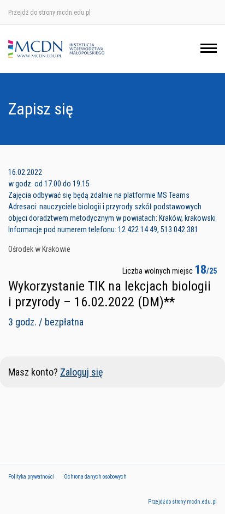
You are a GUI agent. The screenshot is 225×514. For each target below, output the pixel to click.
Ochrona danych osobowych (95, 477)
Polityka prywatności (31, 477)
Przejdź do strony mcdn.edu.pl (49, 12)
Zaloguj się (81, 372)
